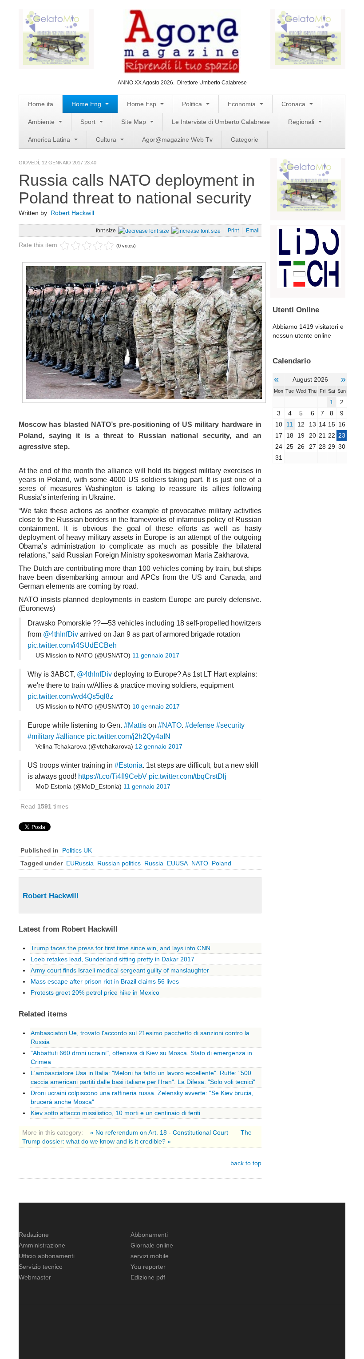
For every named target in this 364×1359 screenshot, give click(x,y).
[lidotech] (309, 256)
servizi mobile (150, 1255)
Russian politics (119, 863)
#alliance (70, 736)
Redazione (34, 1234)
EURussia (80, 863)
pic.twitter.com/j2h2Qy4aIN (128, 736)
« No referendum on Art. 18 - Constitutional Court (160, 1132)
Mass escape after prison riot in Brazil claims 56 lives (105, 981)
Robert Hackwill (72, 212)
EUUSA (177, 863)
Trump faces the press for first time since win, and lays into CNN (120, 948)
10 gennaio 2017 (156, 706)
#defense (199, 725)
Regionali (302, 121)
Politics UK (77, 850)
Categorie (244, 139)
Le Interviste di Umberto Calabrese (221, 121)
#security (230, 725)
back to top (245, 1163)
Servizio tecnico (41, 1266)
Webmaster (35, 1277)
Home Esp (142, 104)
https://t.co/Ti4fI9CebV (112, 776)
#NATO (170, 725)
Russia (153, 863)
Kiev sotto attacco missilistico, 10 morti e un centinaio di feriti (115, 1112)
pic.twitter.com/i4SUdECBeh (72, 645)
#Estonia (128, 765)
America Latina (50, 139)
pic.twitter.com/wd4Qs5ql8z (70, 696)
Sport (88, 121)
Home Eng (87, 104)
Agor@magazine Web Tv (177, 139)
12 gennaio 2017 (158, 746)
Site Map (134, 121)
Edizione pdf (148, 1277)
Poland (221, 863)
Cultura (107, 139)
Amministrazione (42, 1245)
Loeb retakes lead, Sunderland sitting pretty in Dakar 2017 (112, 959)
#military (41, 736)
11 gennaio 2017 (155, 655)
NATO (199, 863)
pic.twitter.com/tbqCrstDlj (187, 776)
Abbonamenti (149, 1234)
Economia (242, 104)
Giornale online (152, 1245)
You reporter (148, 1266)
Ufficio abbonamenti (47, 1255)
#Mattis (135, 725)
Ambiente (42, 121)
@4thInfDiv (60, 634)
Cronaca (294, 104)
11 (289, 424)
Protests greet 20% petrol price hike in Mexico (95, 992)
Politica (193, 104)
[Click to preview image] (144, 331)
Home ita (40, 104)
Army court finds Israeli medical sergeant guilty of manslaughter (120, 970)
